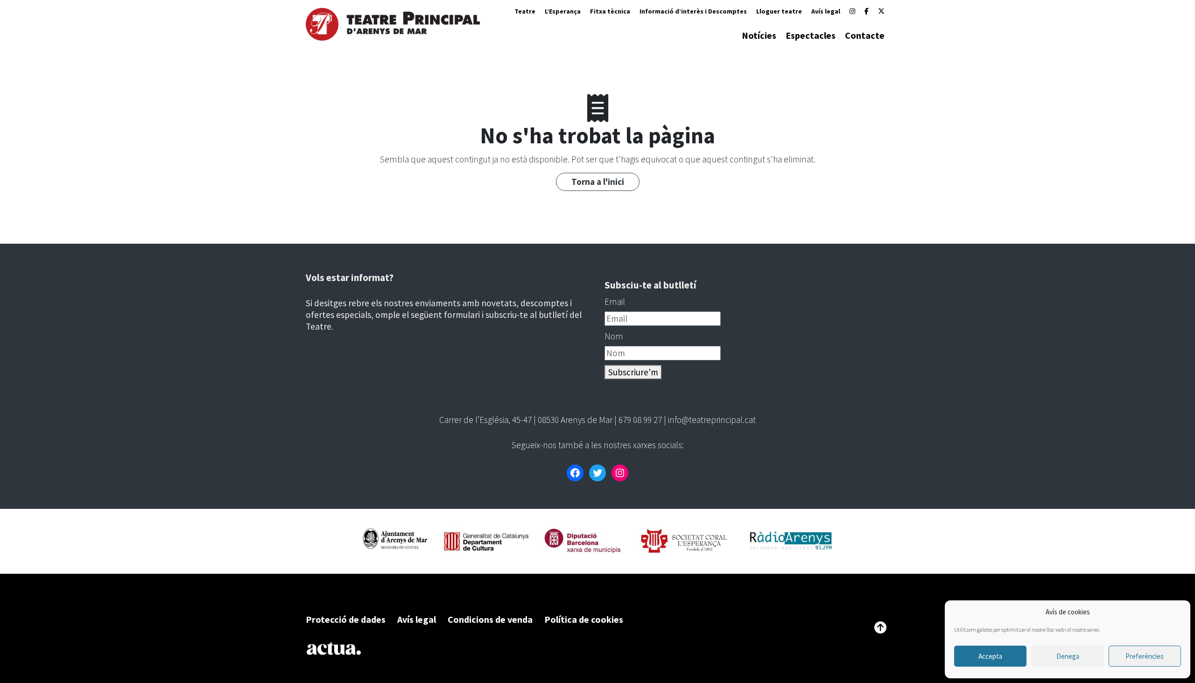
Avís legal (825, 11)
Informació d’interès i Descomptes (693, 11)
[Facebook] (867, 11)
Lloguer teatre (779, 11)
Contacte (865, 35)
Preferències (1144, 656)
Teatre (524, 11)
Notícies (759, 35)
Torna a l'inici (597, 181)
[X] (881, 11)
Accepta (990, 656)
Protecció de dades (346, 619)
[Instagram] (852, 11)
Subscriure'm (633, 372)
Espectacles (811, 35)
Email (615, 301)
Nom (614, 336)
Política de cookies (583, 619)
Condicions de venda (490, 619)
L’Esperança (563, 11)
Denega (1067, 656)
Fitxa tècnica (610, 11)
